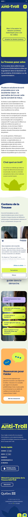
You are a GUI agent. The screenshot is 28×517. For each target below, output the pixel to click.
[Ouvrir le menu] (25, 6)
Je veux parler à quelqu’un (9, 316)
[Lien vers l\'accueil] (10, 6)
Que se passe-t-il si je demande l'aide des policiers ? (11, 331)
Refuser (14, 275)
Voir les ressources (14, 399)
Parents (4, 457)
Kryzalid (18, 503)
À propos (4, 463)
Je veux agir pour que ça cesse (12, 323)
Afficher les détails (18, 265)
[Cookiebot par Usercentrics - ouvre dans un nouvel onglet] (20, 241)
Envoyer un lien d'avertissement (11, 468)
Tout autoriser (14, 270)
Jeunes (6, 451)
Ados (6, 454)
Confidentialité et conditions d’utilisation (14, 501)
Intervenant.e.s (7, 460)
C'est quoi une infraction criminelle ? (12, 309)
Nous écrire (7, 484)
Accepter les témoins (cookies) (14, 39)
